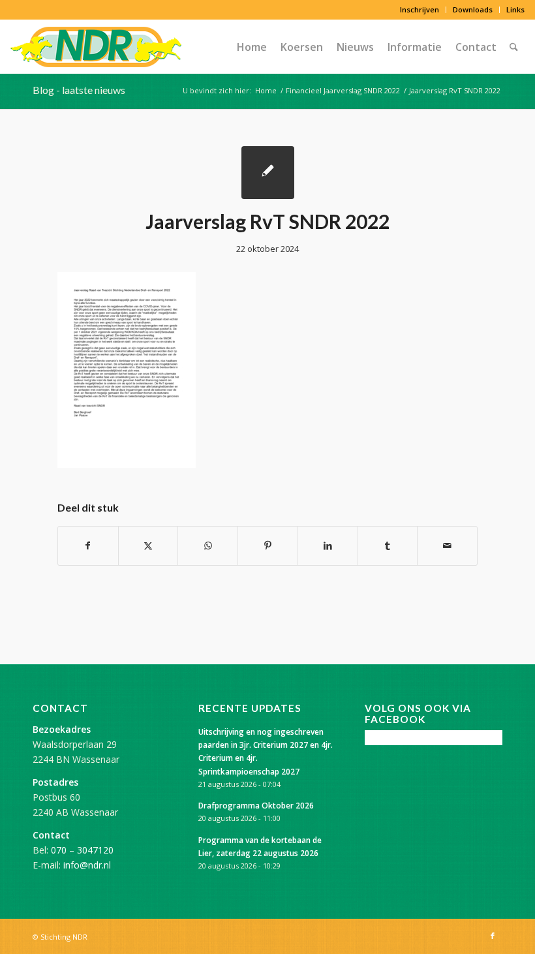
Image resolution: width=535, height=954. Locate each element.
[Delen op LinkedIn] (328, 545)
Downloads (473, 9)
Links (515, 9)
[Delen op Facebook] (88, 545)
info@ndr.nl (87, 865)
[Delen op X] (148, 545)
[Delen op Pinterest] (268, 545)
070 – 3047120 (82, 850)
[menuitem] (419, 10)
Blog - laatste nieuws (79, 90)
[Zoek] (514, 47)
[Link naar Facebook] (492, 936)
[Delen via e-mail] (447, 545)
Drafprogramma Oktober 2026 (256, 805)
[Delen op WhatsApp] (207, 545)
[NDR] (95, 47)
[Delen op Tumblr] (388, 545)
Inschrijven (419, 9)
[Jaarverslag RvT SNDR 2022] (267, 172)
